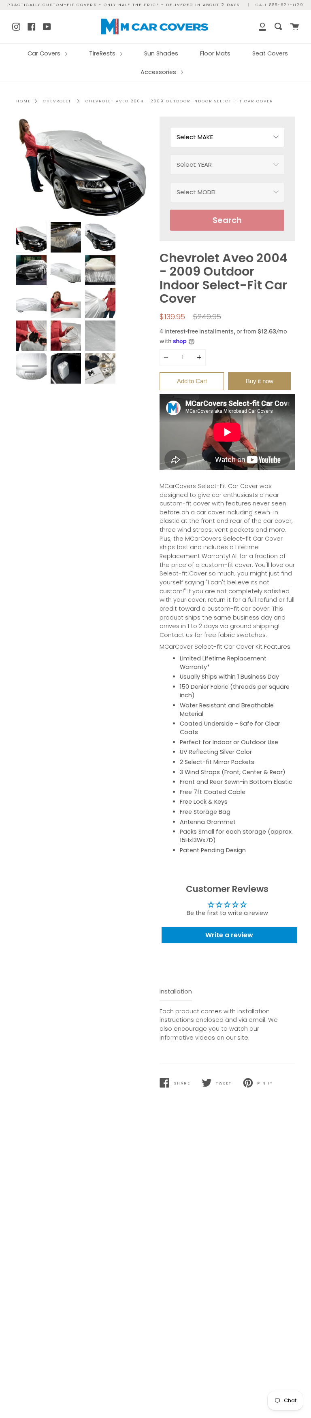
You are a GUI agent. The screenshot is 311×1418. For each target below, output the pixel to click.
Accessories (159, 72)
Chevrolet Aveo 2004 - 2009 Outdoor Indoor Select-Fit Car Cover (179, 101)
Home (23, 101)
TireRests (103, 53)
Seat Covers (270, 53)
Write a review (229, 935)
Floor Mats (215, 53)
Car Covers (45, 53)
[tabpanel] (83, 167)
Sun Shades (161, 53)
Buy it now (259, 381)
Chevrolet (57, 101)
